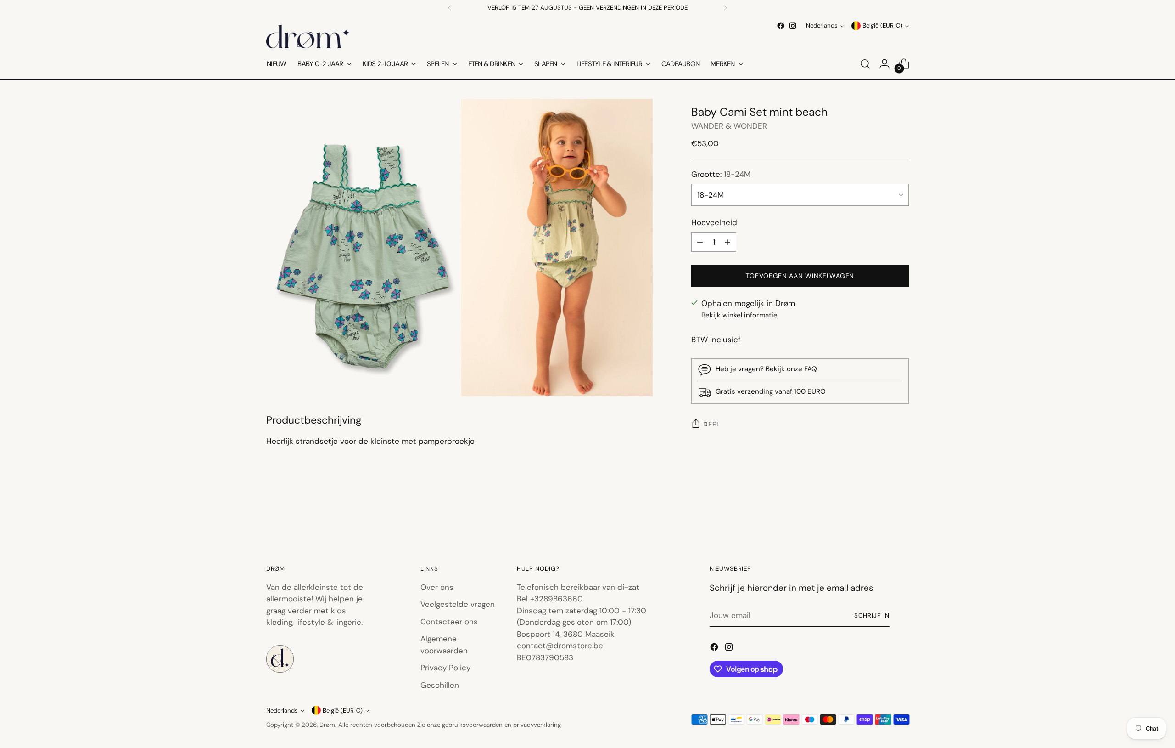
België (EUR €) (882, 26)
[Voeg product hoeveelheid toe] (727, 242)
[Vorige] (450, 8)
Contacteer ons (449, 622)
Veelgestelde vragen (457, 604)
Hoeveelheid (714, 222)
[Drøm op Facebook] (781, 26)
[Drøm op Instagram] (793, 26)
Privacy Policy (445, 668)
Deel (711, 424)
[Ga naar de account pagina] (884, 64)
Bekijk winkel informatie (739, 315)
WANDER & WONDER (729, 126)
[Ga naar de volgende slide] (901, 512)
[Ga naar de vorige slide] (880, 513)
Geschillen (439, 685)
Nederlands (822, 26)
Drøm (327, 725)
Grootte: (720, 174)
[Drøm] (307, 36)
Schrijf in (872, 615)
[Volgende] (725, 8)
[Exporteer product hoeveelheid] (700, 242)
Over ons (436, 587)
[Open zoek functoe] (865, 64)
